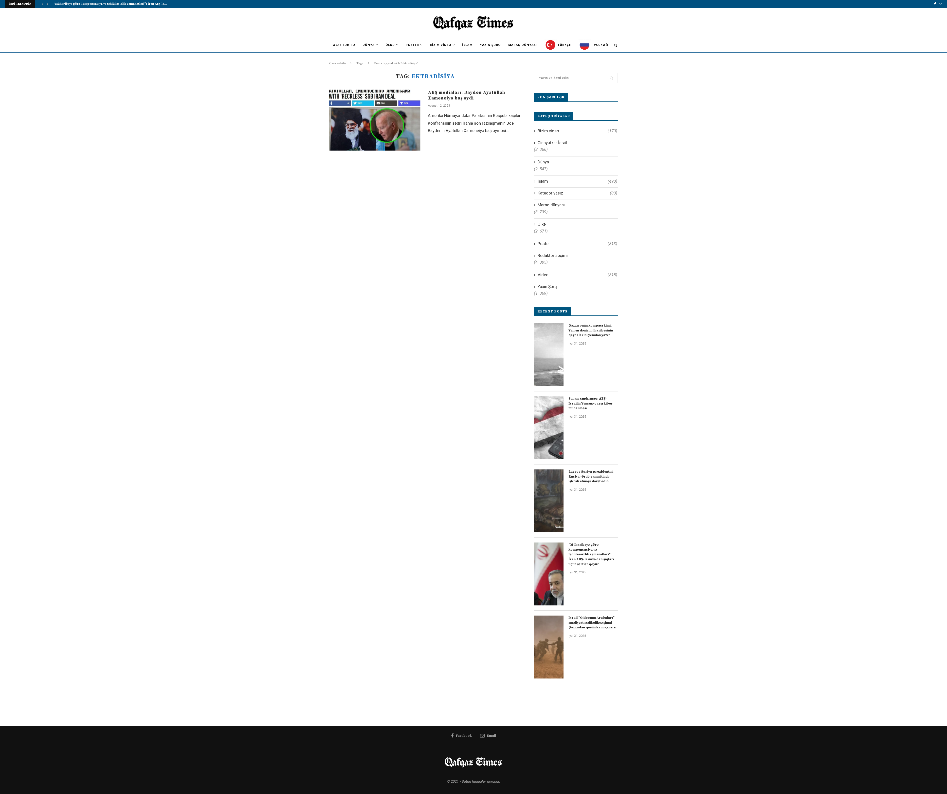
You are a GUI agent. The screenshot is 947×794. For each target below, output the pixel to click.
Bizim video (440, 45)
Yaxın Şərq (490, 45)
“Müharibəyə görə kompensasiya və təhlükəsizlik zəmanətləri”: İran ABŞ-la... (110, 4)
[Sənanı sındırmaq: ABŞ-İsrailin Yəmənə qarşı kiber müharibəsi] (549, 427)
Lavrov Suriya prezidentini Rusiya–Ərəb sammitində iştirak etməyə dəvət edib (590, 476)
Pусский (599, 45)
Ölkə (390, 45)
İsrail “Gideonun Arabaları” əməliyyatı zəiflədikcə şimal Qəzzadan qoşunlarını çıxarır (592, 623)
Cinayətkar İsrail (552, 142)
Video (577, 274)
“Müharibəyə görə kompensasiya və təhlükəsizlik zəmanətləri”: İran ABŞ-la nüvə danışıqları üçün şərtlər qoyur (591, 554)
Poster (412, 45)
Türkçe (564, 45)
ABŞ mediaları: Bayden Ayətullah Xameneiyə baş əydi (466, 95)
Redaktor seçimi (553, 255)
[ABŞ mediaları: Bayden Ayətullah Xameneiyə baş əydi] (374, 120)
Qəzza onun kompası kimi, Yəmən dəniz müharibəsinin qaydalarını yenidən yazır (590, 330)
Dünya (369, 45)
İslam (467, 45)
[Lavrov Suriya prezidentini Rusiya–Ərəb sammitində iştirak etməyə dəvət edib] (549, 500)
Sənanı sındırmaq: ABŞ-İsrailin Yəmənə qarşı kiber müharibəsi (590, 403)
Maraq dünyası (522, 45)
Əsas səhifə (344, 45)
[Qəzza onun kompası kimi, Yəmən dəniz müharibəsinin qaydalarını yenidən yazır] (549, 354)
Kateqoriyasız (577, 193)
